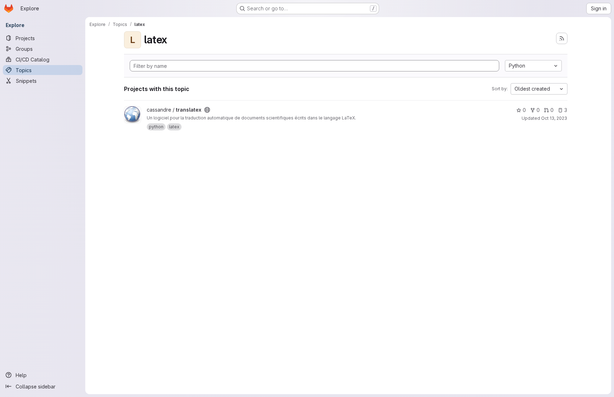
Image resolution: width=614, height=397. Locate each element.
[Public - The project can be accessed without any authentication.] (207, 110)
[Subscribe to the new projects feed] (561, 38)
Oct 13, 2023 (554, 118)
